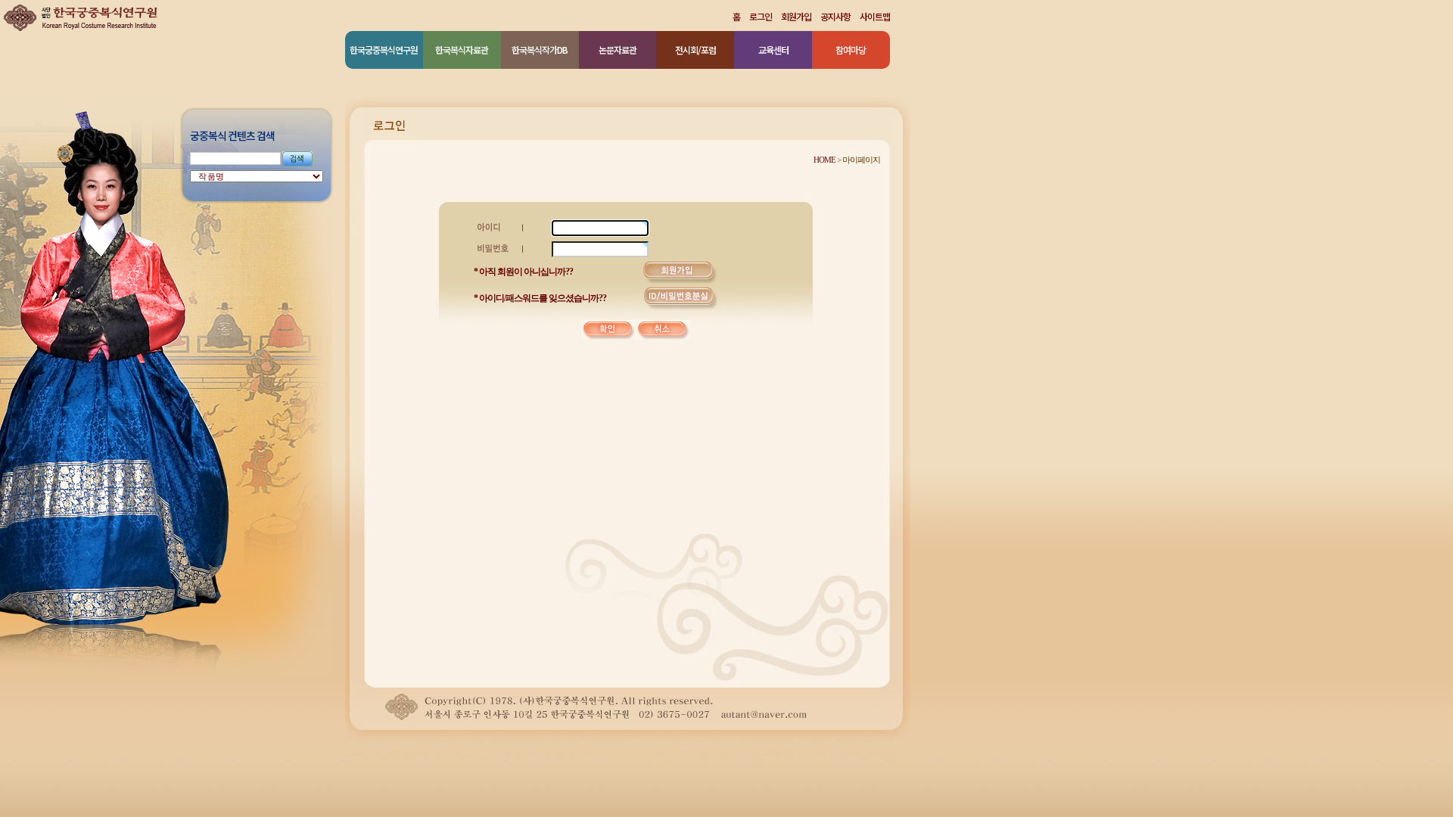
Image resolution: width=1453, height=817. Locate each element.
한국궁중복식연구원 (384, 49)
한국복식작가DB (540, 49)
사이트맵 (875, 17)
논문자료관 (617, 49)
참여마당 (850, 49)
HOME (824, 159)
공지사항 (835, 17)
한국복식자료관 (461, 49)
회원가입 (796, 17)
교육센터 (773, 49)
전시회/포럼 (695, 49)
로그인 (760, 17)
